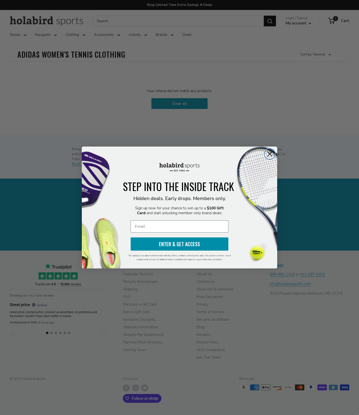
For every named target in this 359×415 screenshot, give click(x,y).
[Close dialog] (269, 154)
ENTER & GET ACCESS (179, 244)
